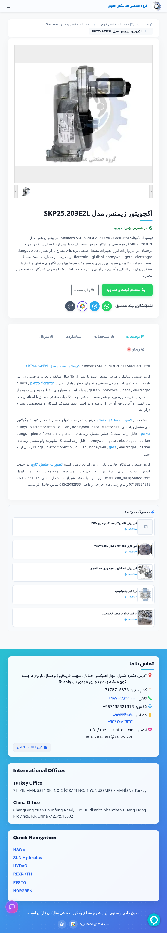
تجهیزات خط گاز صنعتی (114, 420)
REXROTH (22, 874)
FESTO (19, 883)
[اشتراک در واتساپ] (107, 306)
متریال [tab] (44, 336)
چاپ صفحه (82, 290)
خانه (146, 25)
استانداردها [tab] (73, 336)
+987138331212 (122, 698)
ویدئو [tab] (136, 349)
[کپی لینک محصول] (70, 306)
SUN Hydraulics (27, 858)
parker (145, 434)
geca (113, 447)
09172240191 (123, 715)
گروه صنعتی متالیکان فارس (127, 6)
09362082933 (120, 721)
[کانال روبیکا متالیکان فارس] (82, 306)
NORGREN (22, 891)
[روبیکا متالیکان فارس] (73, 924)
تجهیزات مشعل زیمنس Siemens (68, 25)
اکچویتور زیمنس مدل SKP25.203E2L (53, 366)
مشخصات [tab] (102, 336)
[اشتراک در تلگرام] (95, 306)
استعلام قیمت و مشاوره (124, 290)
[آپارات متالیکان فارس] (62, 924)
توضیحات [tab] (133, 336)
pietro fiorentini (42, 383)
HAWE (19, 849)
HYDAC (20, 866)
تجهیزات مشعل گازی (115, 25)
